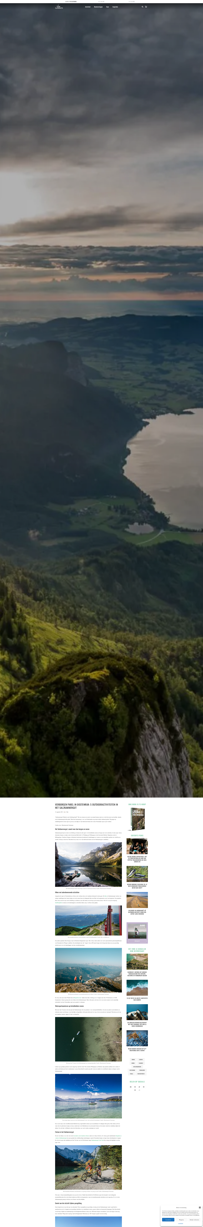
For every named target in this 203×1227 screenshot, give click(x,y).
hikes (106, 896)
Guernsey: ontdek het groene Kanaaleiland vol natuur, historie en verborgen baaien (137, 974)
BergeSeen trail (77, 997)
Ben (67, 812)
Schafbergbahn (58, 902)
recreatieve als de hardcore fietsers (81, 1136)
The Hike (102, 1)
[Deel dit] (135, 1086)
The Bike (133, 1)
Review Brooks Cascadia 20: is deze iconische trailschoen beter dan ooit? (137, 886)
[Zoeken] (142, 6)
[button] (200, 1207)
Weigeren (181, 1220)
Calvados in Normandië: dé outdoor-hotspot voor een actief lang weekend (137, 912)
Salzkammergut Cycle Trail (97, 1140)
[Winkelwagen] (146, 6)
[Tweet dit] (139, 1086)
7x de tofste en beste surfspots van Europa (137, 999)
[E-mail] (131, 1086)
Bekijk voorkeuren (194, 1220)
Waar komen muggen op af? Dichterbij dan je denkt (137, 1049)
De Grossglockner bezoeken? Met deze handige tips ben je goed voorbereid (137, 1024)
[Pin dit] (135, 1090)
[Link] (59, 6)
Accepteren (168, 1220)
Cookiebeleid (180, 1223)
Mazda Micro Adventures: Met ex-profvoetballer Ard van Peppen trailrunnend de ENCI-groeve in (137, 859)
